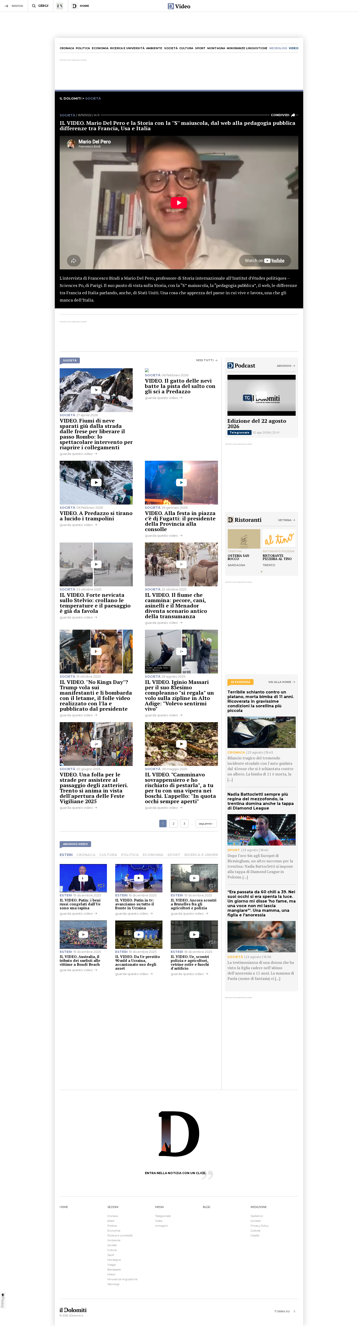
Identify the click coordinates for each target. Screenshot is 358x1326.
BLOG (206, 1207)
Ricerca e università (127, 48)
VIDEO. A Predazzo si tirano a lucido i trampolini (96, 515)
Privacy (2, 1302)
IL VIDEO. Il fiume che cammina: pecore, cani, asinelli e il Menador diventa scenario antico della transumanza (176, 605)
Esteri (66, 854)
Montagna (216, 48)
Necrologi (113, 1284)
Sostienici (257, 1216)
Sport (200, 48)
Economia (100, 48)
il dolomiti (70, 98)
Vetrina (284, 520)
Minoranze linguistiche (247, 48)
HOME (64, 1207)
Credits (255, 1235)
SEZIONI (112, 1207)
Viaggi (111, 1264)
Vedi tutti (205, 360)
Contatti (256, 1221)
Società (171, 48)
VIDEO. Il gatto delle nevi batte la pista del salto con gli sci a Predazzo (180, 386)
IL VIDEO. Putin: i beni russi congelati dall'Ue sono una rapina (80, 904)
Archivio (284, 366)
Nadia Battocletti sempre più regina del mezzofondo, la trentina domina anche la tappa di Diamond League (260, 801)
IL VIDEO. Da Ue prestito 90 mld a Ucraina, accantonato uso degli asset (137, 962)
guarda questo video (76, 454)
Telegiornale (239, 432)
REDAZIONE (259, 1207)
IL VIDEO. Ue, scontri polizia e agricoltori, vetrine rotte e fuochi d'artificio (190, 962)
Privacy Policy (260, 1225)
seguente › (206, 823)
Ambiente (154, 48)
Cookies (255, 1230)
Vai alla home (279, 682)
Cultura (186, 48)
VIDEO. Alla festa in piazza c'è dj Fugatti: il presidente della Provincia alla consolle (180, 521)
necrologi (278, 48)
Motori (111, 1274)
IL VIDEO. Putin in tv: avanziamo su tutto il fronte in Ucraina (134, 904)
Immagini (161, 1225)
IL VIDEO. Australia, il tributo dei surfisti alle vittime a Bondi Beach (80, 960)
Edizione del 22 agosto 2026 (256, 423)
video (293, 48)
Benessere (114, 1269)
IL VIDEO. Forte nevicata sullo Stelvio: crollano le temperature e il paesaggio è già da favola (95, 602)
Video (158, 1221)
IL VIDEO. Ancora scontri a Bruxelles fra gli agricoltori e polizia (194, 904)
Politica (83, 48)
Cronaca (67, 48)
